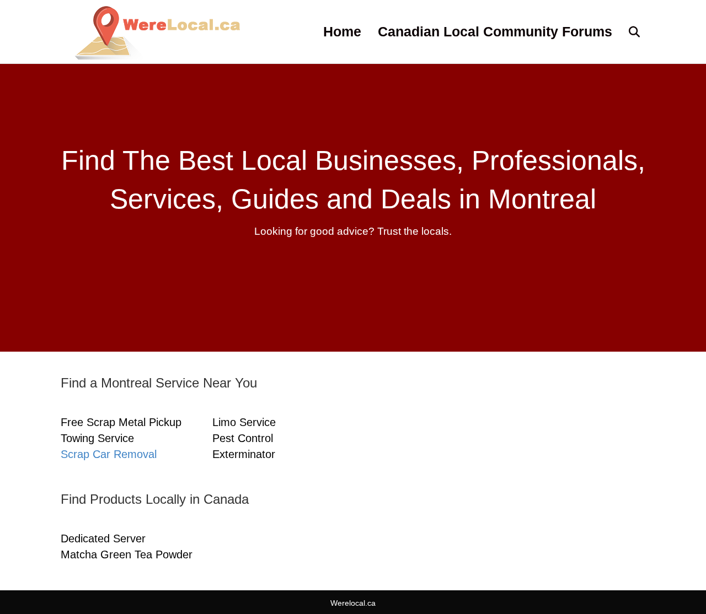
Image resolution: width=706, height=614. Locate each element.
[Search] (627, 32)
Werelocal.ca (353, 603)
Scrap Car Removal (109, 454)
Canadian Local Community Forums (495, 31)
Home (342, 31)
